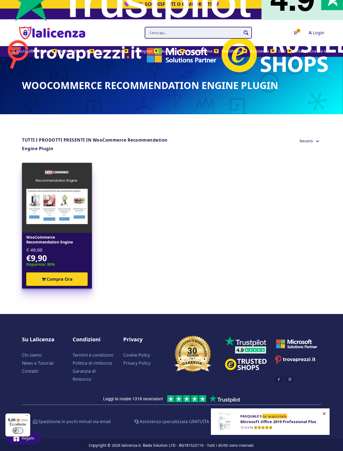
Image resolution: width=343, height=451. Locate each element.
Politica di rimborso (92, 363)
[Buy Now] (270, 421)
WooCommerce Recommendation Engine (49, 240)
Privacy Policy (137, 363)
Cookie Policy (136, 355)
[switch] (18, 430)
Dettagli (57, 198)
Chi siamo (32, 355)
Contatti (30, 371)
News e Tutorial (37, 363)
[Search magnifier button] (246, 32)
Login (318, 33)
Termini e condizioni (93, 355)
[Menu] (27, 416)
